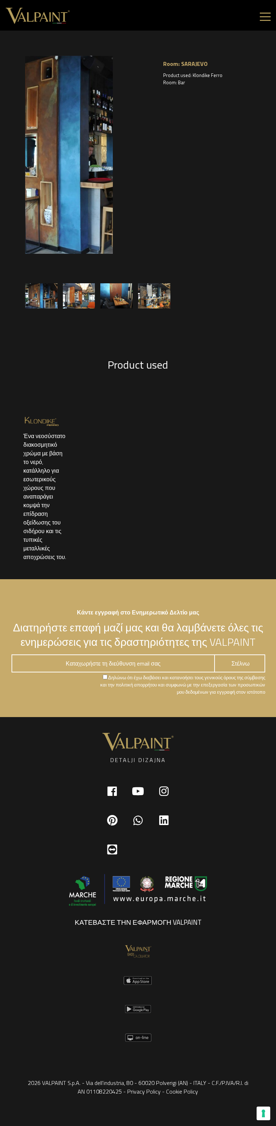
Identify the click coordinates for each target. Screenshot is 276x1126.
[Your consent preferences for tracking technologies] (263, 1113)
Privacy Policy (144, 1091)
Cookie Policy (182, 1091)
